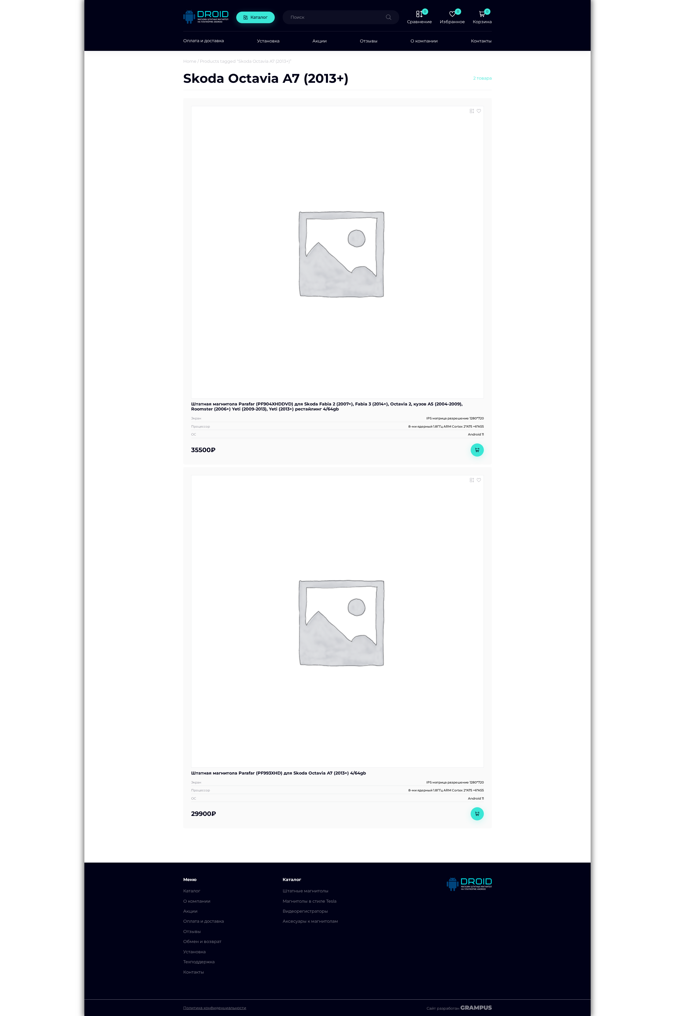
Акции (319, 40)
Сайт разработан (459, 1008)
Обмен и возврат (202, 941)
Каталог (259, 17)
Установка (268, 40)
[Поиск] (392, 17)
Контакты (481, 40)
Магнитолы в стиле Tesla (309, 901)
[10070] (472, 111)
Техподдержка (199, 961)
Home (189, 61)
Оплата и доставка (203, 41)
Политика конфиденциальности (214, 1008)
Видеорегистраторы (305, 911)
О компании (424, 40)
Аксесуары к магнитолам (310, 921)
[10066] (472, 480)
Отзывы (369, 40)
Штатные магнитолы (306, 890)
